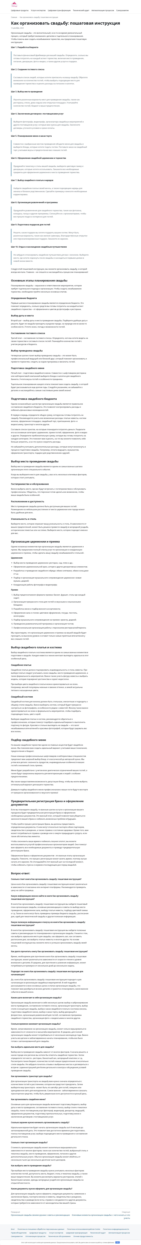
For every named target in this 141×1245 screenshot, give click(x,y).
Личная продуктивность (83, 1236)
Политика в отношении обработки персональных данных (41, 1229)
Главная (14, 17)
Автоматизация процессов (103, 10)
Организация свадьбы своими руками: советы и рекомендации (40, 1213)
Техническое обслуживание (59, 1236)
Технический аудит (81, 10)
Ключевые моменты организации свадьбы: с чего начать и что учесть (101, 1215)
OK (118, 1242)
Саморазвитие (122, 10)
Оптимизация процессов (35, 1236)
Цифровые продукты (20, 10)
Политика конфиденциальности (116, 1229)
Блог (13, 1229)
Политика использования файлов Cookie (83, 1229)
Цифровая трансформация (59, 10)
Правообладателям (19, 1233)
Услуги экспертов (38, 10)
